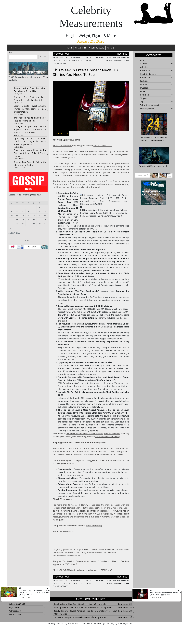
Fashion (144, 81)
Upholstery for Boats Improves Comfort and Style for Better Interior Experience (30, 141)
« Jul (27, 240)
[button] (103, 199)
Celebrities (80, 47)
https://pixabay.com (74, 555)
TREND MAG (71, 564)
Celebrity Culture (148, 74)
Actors (110, 47)
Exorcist (142, 166)
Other (143, 91)
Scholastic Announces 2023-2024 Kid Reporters (81, 249)
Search (12, 52)
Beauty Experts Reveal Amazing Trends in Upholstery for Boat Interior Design (30, 109)
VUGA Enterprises (17, 77)
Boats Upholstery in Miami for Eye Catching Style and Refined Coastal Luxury (30, 153)
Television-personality (150, 105)
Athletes (144, 67)
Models (143, 84)
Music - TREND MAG (62, 145)
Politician (144, 94)
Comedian (145, 77)
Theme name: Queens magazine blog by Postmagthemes (106, 623)
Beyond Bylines (80, 493)
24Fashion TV (147, 137)
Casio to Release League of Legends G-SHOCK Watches (85, 306)
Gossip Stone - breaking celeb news (25, 194)
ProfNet (92, 484)
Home (69, 47)
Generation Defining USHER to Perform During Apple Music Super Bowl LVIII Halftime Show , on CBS (68, 202)
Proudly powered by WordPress (63, 623)
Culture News (96, 47)
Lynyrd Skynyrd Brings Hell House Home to (85, 362)
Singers (143, 98)
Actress (143, 63)
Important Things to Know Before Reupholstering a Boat (79, 617)
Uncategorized (147, 108)
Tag (141, 101)
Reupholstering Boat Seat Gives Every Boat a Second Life (79, 604)
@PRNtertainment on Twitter (107, 436)
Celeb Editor (75, 140)
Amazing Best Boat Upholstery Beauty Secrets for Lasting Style (82, 607)
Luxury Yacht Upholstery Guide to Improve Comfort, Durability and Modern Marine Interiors (30, 129)
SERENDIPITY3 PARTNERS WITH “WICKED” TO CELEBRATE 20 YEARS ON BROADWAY (72, 60)
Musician (144, 87)
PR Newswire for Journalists (110, 454)
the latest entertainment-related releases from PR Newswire (93, 433)
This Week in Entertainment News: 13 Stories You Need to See (93, 561)
